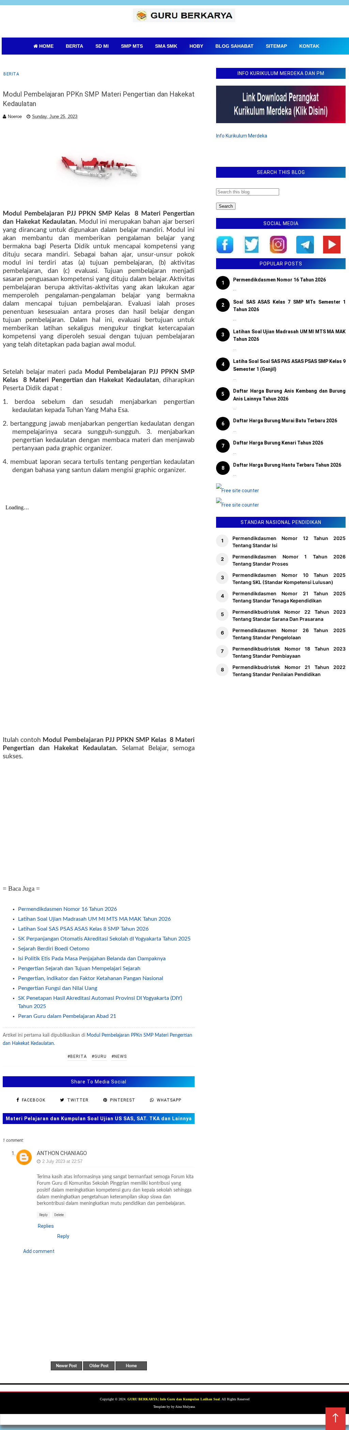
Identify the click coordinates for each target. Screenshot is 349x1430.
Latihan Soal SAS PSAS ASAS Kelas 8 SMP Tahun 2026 (83, 929)
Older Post (98, 1366)
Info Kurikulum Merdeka (241, 135)
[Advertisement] (99, 822)
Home (131, 1366)
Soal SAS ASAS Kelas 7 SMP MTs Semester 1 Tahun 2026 (289, 305)
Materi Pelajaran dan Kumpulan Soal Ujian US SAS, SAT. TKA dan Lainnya (99, 1118)
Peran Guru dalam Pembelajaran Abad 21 (67, 1016)
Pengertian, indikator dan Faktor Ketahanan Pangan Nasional (90, 978)
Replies (46, 1226)
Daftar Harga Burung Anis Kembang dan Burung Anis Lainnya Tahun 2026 (289, 394)
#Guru (99, 1056)
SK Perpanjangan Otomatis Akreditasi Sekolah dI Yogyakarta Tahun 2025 (104, 939)
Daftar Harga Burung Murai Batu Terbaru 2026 (285, 420)
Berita (11, 74)
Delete (59, 1215)
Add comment (39, 1251)
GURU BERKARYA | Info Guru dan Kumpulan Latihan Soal (173, 1399)
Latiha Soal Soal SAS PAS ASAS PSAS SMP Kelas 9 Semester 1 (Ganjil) (289, 365)
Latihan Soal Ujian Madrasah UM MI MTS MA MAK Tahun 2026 (94, 919)
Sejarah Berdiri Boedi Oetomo (53, 948)
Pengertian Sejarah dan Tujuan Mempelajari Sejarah (79, 968)
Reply (43, 1215)
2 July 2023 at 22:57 (62, 1161)
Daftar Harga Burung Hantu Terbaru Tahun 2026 (287, 465)
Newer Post (66, 1366)
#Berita (77, 1056)
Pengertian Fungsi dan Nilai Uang (57, 988)
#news (119, 1056)
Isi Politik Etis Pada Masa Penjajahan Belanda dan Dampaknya (92, 958)
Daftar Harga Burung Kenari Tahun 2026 (278, 443)
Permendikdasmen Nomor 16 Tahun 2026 (67, 909)
